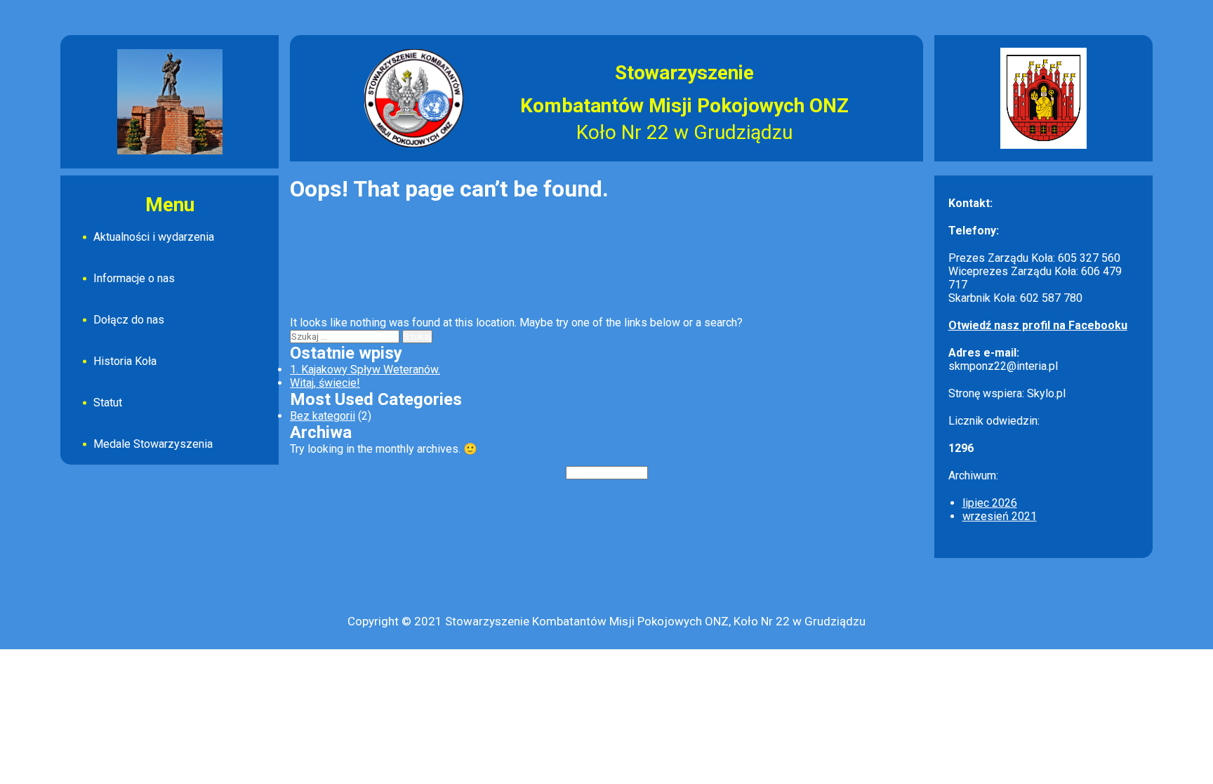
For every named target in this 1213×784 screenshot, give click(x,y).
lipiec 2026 (989, 503)
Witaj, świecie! (325, 383)
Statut (107, 402)
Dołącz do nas (128, 319)
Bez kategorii (322, 416)
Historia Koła (125, 361)
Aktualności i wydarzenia (153, 237)
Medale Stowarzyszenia (153, 444)
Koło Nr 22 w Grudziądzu (684, 132)
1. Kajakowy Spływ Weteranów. (365, 369)
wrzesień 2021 (999, 516)
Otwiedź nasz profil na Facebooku (1037, 325)
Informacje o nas (134, 278)
